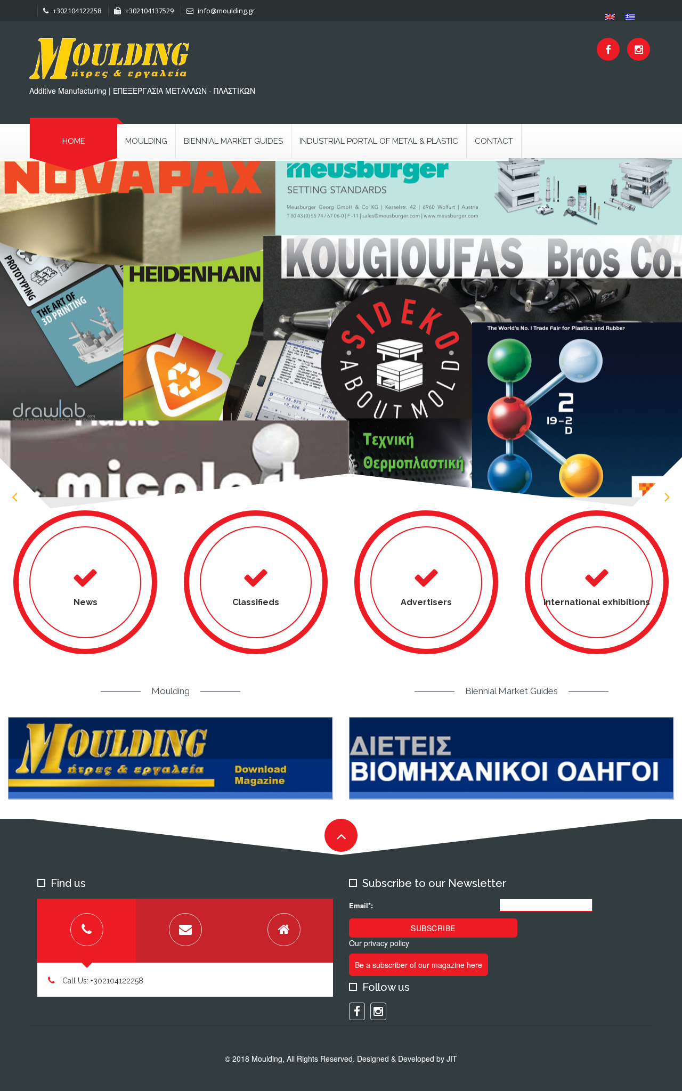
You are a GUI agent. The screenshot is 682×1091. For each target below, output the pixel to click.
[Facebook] (608, 49)
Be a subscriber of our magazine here (418, 964)
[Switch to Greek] (630, 16)
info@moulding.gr (225, 10)
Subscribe (433, 928)
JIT (451, 1058)
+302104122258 (76, 10)
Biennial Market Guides (233, 141)
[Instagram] (638, 49)
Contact (494, 141)
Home (73, 141)
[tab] (86, 931)
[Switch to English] (610, 16)
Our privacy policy (379, 943)
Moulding (146, 141)
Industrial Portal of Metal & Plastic (378, 141)
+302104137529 (149, 10)
